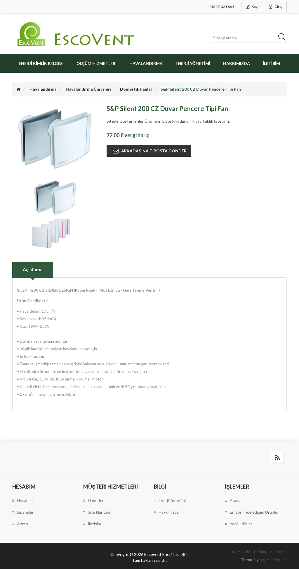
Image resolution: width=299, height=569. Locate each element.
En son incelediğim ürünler (254, 512)
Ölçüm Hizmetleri (97, 63)
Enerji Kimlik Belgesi (41, 63)
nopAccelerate (273, 559)
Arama (235, 500)
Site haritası (99, 512)
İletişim (271, 63)
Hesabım (25, 500)
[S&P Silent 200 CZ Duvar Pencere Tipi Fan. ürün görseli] (55, 197)
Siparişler (25, 512)
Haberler (96, 500)
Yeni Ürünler (241, 523)
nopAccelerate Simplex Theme (259, 551)
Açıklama (33, 269)
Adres (22, 523)
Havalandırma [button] (146, 63)
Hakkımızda (236, 63)
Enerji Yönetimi (192, 63)
